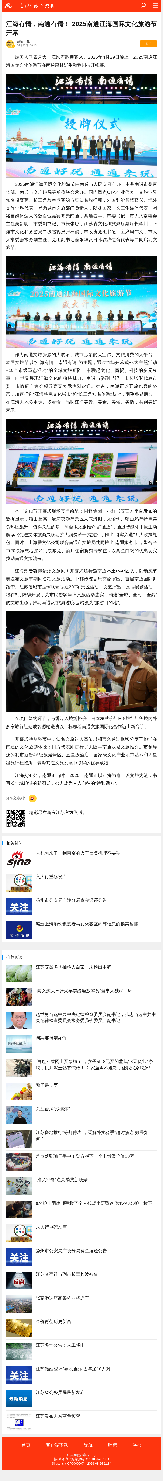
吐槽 (112, 1445)
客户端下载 (57, 1445)
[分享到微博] (33, 798)
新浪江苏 (29, 5)
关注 (148, 43)
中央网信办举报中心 (81, 1455)
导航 (88, 1445)
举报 (137, 1445)
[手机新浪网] (9, 6)
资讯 (49, 5)
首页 (25, 1445)
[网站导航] (155, 6)
